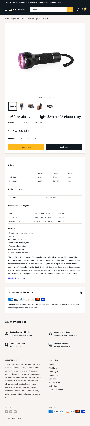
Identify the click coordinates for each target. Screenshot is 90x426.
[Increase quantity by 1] (35, 138)
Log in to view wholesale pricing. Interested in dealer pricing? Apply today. (33, 2)
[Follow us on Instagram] (10, 411)
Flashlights (53, 368)
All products (15, 19)
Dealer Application (56, 390)
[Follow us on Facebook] (6, 411)
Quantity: (12, 138)
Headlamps (53, 375)
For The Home (54, 382)
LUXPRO (11, 122)
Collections (53, 386)
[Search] (70, 9)
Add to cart (26, 147)
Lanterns (52, 379)
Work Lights (53, 372)
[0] (83, 9)
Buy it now (64, 147)
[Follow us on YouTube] (15, 411)
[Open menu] (6, 10)
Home (7, 19)
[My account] (78, 9)
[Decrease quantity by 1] (21, 138)
